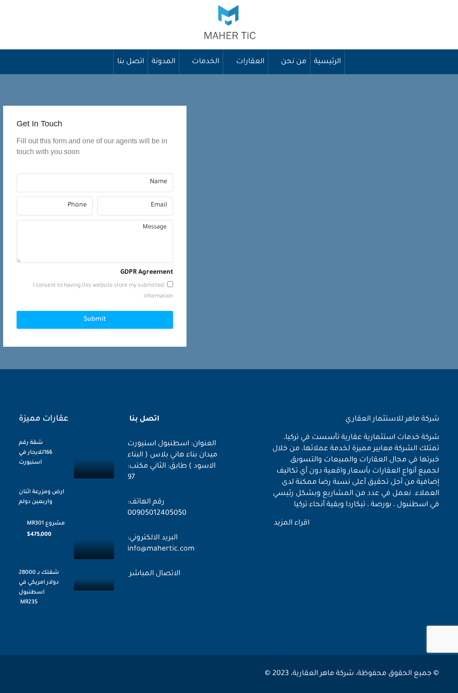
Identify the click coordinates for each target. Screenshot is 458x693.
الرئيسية (327, 62)
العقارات (250, 62)
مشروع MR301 (46, 524)
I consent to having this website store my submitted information (103, 291)
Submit (95, 319)
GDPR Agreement (146, 272)
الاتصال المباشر (153, 574)
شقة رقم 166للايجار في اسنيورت (35, 453)
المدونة (163, 62)
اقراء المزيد (291, 523)
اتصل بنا (130, 62)
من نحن (293, 62)
